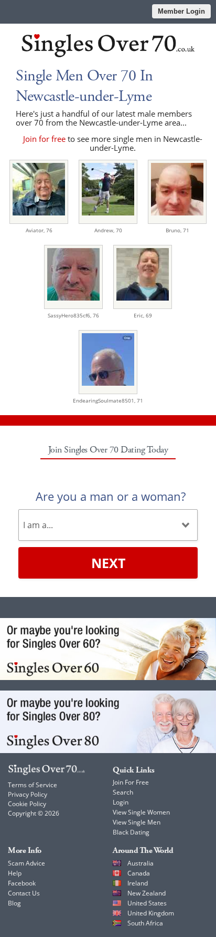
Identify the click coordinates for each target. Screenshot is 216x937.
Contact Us (24, 893)
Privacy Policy (27, 794)
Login (120, 802)
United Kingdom (150, 913)
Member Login (181, 11)
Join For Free (131, 782)
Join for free (44, 138)
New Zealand (146, 893)
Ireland (137, 883)
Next (108, 563)
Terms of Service (32, 784)
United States (147, 903)
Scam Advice (26, 863)
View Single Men (136, 822)
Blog (14, 903)
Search (123, 792)
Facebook (22, 883)
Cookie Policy (27, 803)
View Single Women (141, 812)
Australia (140, 863)
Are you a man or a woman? (111, 496)
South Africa (145, 923)
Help (14, 873)
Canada (138, 873)
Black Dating (131, 832)
